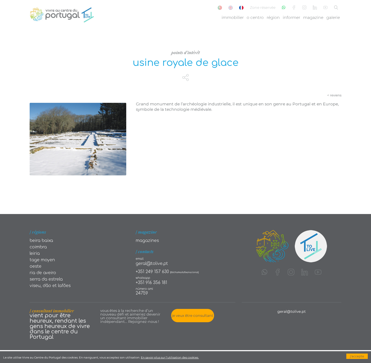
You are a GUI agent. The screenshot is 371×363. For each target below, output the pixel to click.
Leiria (35, 253)
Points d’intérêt (185, 52)
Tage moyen (42, 260)
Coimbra (38, 247)
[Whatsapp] (283, 7)
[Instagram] (304, 7)
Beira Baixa (41, 240)
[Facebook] (294, 7)
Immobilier (233, 17)
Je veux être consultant (192, 315)
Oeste (35, 266)
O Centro (255, 17)
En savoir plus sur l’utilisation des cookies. (170, 357)
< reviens (334, 95)
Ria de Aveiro (43, 272)
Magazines (147, 240)
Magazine (313, 17)
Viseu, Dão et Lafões (50, 285)
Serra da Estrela (46, 279)
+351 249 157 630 (152, 271)
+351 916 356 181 (151, 282)
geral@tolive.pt (152, 263)
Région (273, 17)
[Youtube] (325, 7)
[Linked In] (315, 7)
